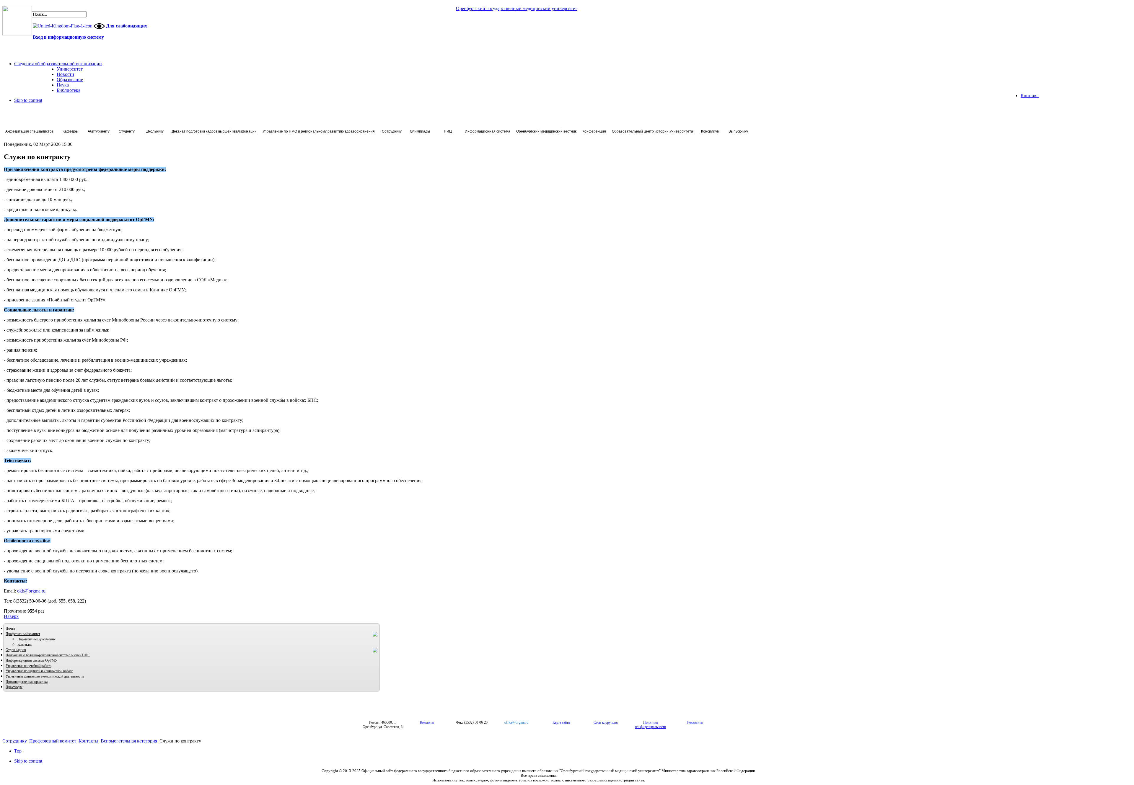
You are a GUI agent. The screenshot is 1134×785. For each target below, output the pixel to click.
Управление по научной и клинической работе (39, 671)
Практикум (14, 687)
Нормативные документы (36, 639)
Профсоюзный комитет (23, 634)
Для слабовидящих (126, 25)
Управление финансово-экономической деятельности (45, 676)
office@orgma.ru (516, 722)
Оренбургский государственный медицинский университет (516, 8)
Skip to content (28, 100)
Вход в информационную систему (68, 37)
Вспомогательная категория (129, 740)
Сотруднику (14, 740)
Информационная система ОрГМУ (32, 660)
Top (18, 750)
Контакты (24, 644)
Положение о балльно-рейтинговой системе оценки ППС (48, 655)
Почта (10, 628)
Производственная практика (27, 682)
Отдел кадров (16, 650)
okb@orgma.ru (31, 590)
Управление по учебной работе (28, 666)
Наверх (11, 616)
